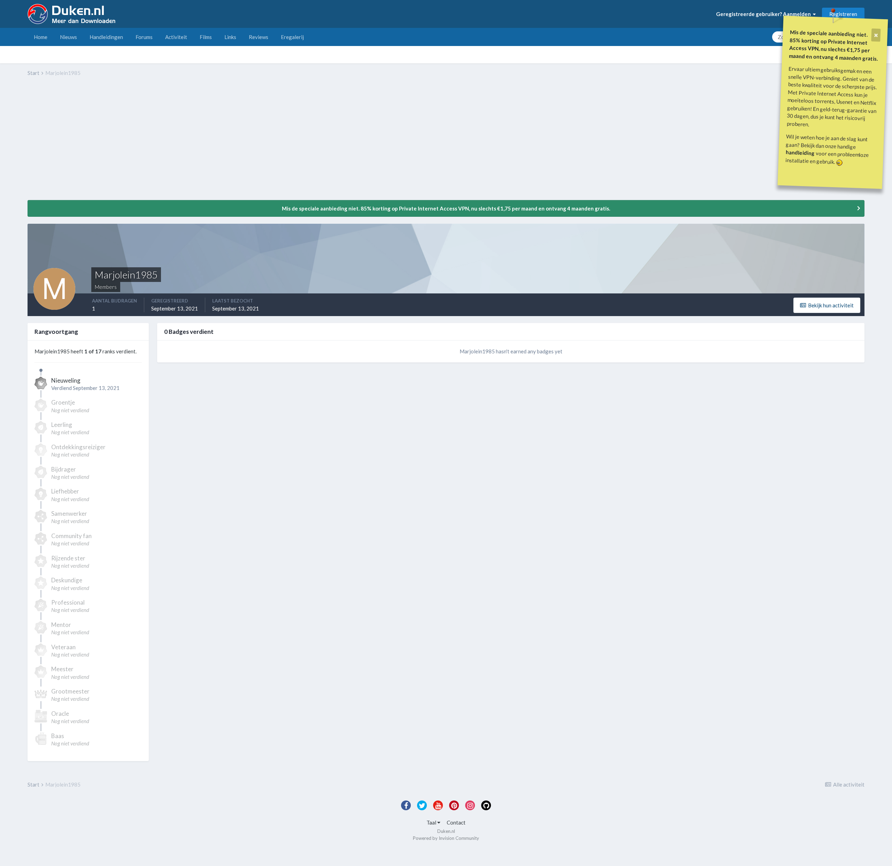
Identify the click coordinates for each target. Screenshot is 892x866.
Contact (456, 822)
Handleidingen (106, 37)
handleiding (800, 152)
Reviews (258, 37)
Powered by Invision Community (446, 838)
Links (230, 37)
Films (206, 37)
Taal (431, 822)
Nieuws (68, 37)
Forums (144, 37)
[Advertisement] (154, 143)
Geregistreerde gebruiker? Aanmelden (764, 14)
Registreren (843, 14)
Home (40, 37)
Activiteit (176, 37)
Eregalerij (292, 37)
